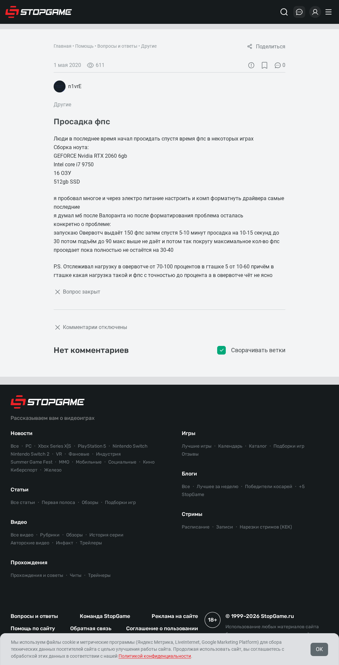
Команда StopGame (105, 616)
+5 (302, 486)
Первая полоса (58, 502)
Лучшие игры (197, 446)
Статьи (19, 489)
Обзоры (90, 502)
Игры (188, 433)
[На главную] (38, 12)
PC (28, 446)
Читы (75, 575)
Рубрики (50, 535)
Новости (21, 433)
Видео (19, 522)
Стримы (192, 514)
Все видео (22, 535)
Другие (149, 46)
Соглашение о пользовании (162, 628)
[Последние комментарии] (299, 12)
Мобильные (89, 462)
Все (15, 446)
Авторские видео (30, 543)
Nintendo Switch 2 (30, 454)
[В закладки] (264, 65)
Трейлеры (91, 543)
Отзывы (190, 454)
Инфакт (64, 543)
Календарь (230, 446)
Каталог (258, 446)
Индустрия (108, 454)
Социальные (122, 462)
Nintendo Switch (130, 446)
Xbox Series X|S (54, 446)
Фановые (79, 454)
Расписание (196, 527)
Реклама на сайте (175, 616)
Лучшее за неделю (217, 486)
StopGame (193, 494)
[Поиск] (284, 12)
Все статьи (23, 502)
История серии (106, 535)
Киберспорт (24, 470)
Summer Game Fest (31, 462)
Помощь (84, 46)
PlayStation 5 (92, 446)
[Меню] (329, 12)
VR (59, 454)
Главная (63, 46)
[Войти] (315, 12)
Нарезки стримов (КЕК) (266, 527)
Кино (149, 462)
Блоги (189, 474)
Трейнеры (99, 575)
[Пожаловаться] (251, 65)
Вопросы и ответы (117, 46)
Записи (224, 527)
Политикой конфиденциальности (155, 656)
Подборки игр (120, 502)
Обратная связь (90, 628)
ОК (319, 649)
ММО (64, 462)
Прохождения (29, 562)
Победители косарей (268, 486)
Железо (53, 470)
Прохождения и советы (37, 575)
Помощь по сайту (33, 628)
